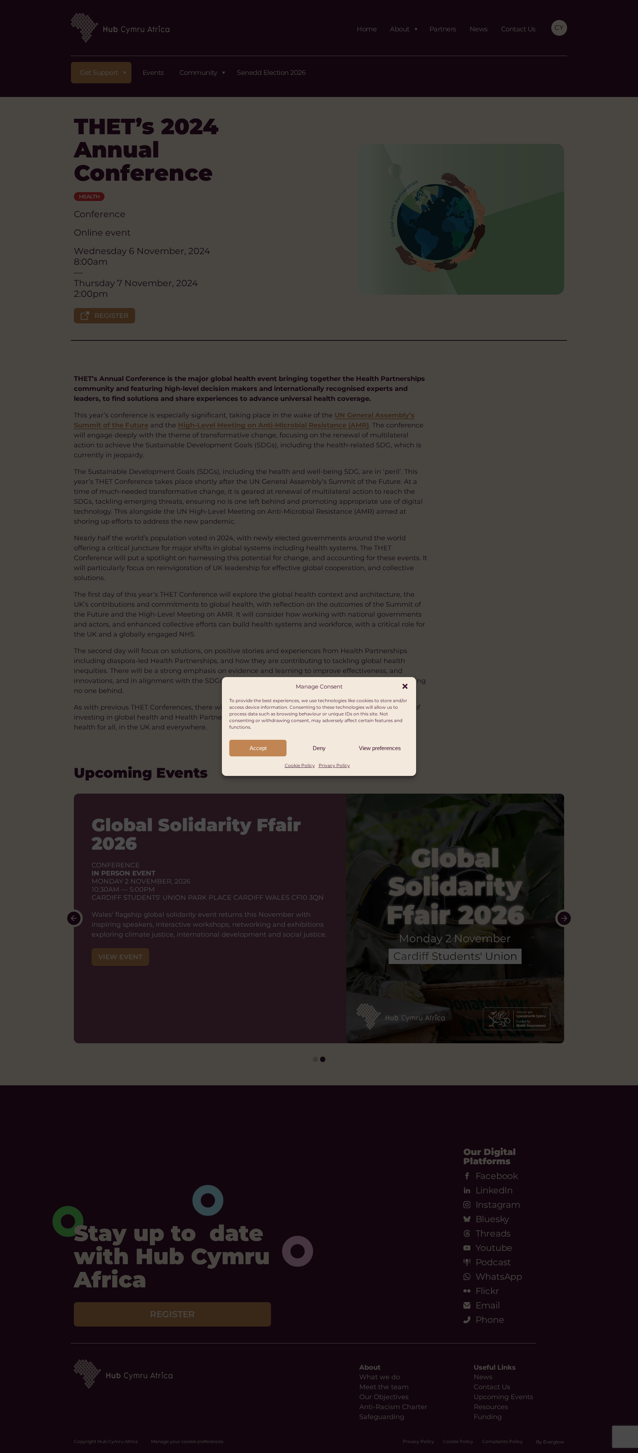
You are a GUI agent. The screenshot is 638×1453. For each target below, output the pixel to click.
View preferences (380, 748)
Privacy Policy (334, 765)
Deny (319, 748)
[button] (405, 686)
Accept (258, 748)
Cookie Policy (300, 765)
